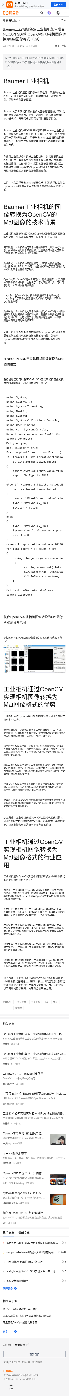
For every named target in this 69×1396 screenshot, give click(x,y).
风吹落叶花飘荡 (10, 1202)
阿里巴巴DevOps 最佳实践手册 (20, 1322)
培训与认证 (37, 1362)
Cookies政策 (32, 1374)
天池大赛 (26, 1362)
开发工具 (35, 1002)
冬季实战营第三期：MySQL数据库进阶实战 (27, 1315)
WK (4, 1222)
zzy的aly (7, 1143)
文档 (6, 1362)
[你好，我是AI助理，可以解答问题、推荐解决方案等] (49, 13)
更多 (5, 1331)
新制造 (18, 1007)
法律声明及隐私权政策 (14, 1374)
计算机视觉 (20, 1002)
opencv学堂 (8, 1083)
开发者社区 (14, 1362)
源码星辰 (7, 1163)
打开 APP (58, 4)
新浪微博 (20, 1344)
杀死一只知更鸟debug (13, 1183)
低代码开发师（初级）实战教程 (20, 1309)
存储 (55, 1002)
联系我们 (34, 1354)
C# (46, 1002)
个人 (63, 20)
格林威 (6, 1043)
